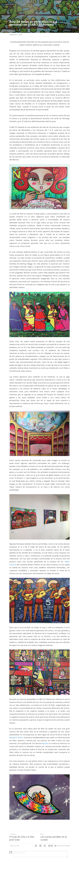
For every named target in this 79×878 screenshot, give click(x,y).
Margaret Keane (16, 737)
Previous (13, 834)
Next (41, 834)
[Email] (49, 846)
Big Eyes (45, 743)
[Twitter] (40, 846)
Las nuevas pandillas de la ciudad (53, 838)
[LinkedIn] (45, 846)
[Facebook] (36, 846)
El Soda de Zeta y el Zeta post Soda (21, 838)
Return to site (9, 4)
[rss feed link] (52, 846)
